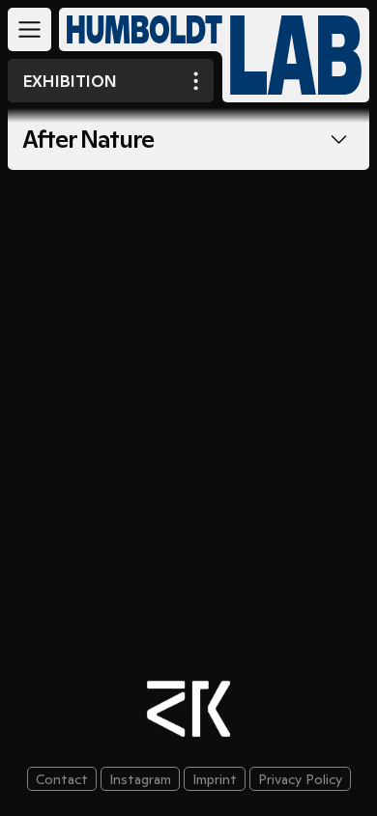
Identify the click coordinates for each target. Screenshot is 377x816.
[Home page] (137, 29)
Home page (295, 55)
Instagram (140, 779)
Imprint (214, 779)
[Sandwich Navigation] (29, 29)
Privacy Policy (300, 779)
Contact (62, 779)
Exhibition (70, 81)
